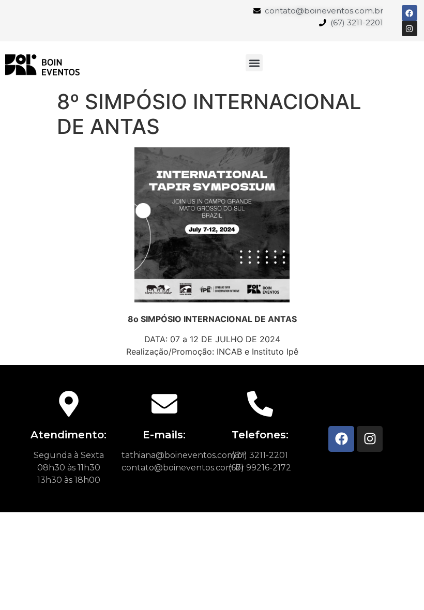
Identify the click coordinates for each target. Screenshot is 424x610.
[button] (254, 62)
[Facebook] (341, 439)
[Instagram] (370, 439)
